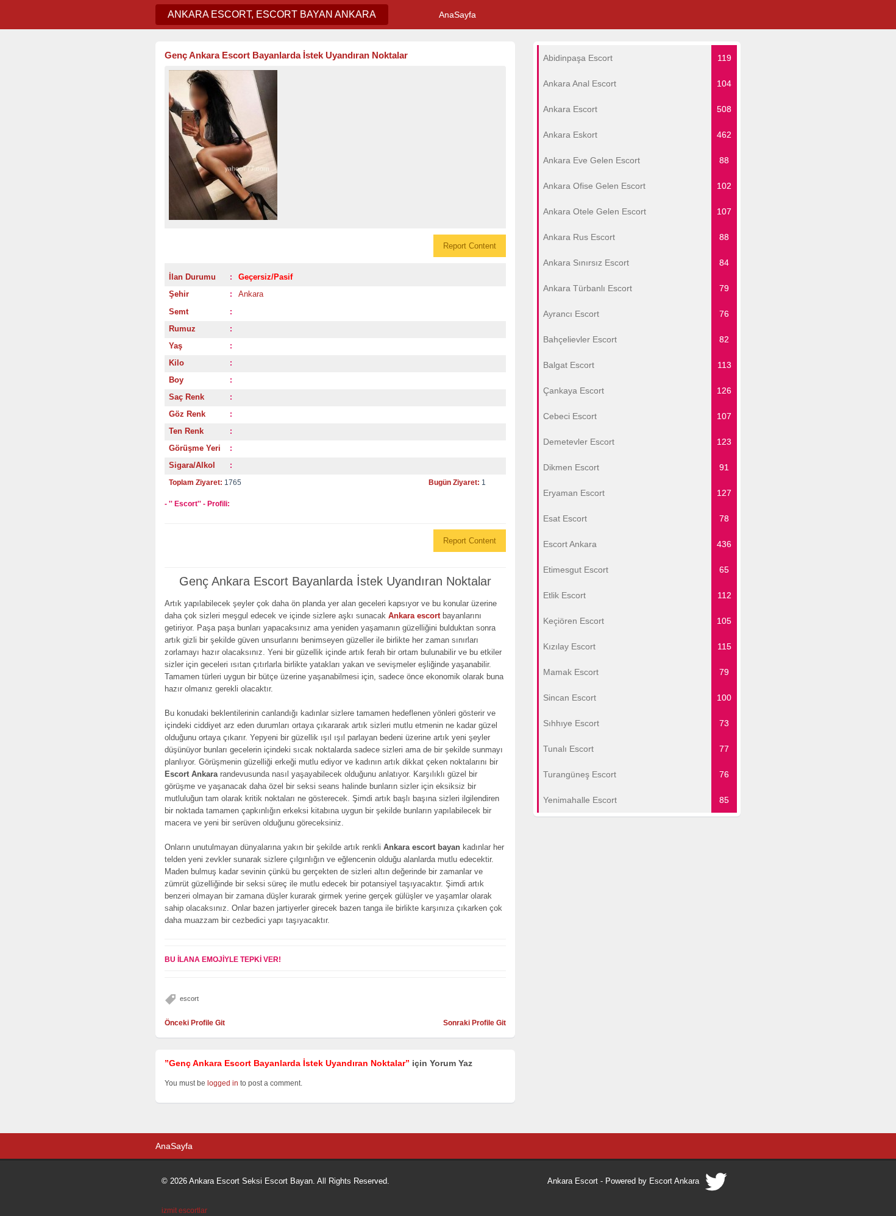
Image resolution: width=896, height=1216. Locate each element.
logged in (222, 1083)
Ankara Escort (572, 1181)
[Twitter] (717, 1185)
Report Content (469, 245)
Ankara (250, 294)
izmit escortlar (184, 1210)
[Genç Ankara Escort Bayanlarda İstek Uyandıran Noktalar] (335, 145)
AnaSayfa (457, 14)
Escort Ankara (674, 1181)
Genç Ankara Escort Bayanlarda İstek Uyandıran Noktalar (286, 55)
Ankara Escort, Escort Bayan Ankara (272, 14)
